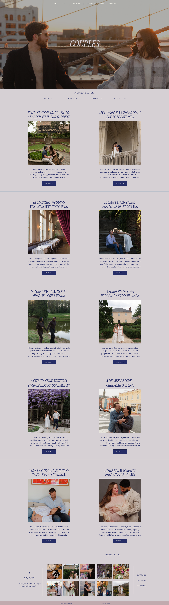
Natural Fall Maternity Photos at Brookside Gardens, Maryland (49, 296)
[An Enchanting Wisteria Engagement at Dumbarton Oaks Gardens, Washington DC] (49, 411)
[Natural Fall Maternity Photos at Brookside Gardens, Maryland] (49, 321)
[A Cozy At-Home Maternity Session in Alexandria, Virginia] (49, 500)
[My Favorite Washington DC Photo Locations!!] (120, 143)
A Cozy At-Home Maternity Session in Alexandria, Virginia (49, 475)
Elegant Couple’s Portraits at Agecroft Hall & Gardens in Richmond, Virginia (49, 117)
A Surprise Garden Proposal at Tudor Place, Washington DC (120, 296)
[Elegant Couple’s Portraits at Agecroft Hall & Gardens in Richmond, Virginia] (49, 143)
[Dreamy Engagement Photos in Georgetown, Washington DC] (120, 232)
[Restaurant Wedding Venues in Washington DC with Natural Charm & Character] (49, 232)
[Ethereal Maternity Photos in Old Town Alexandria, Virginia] (120, 500)
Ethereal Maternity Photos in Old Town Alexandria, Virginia (120, 475)
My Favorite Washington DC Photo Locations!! (120, 115)
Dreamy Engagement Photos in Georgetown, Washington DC (120, 206)
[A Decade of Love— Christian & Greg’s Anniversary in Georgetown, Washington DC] (120, 411)
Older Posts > (114, 554)
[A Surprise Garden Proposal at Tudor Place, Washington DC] (120, 321)
